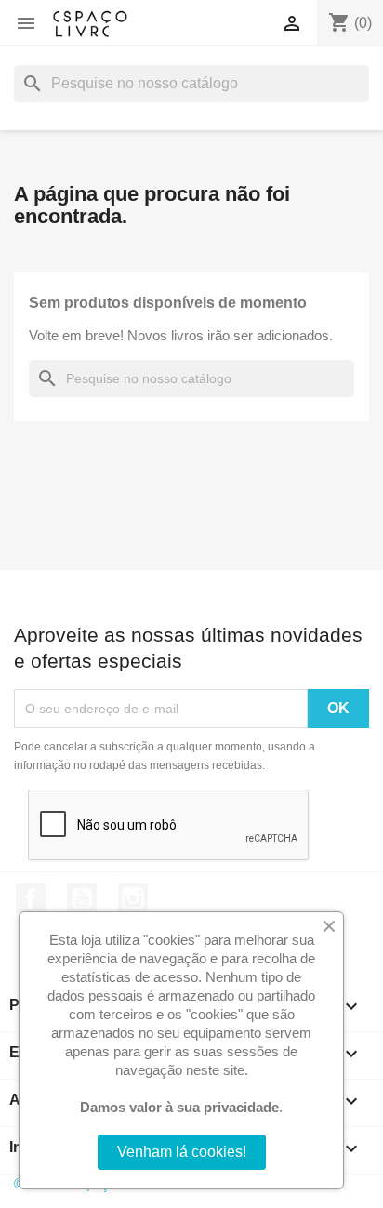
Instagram (133, 898)
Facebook (31, 898)
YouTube (82, 898)
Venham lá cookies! (181, 1152)
